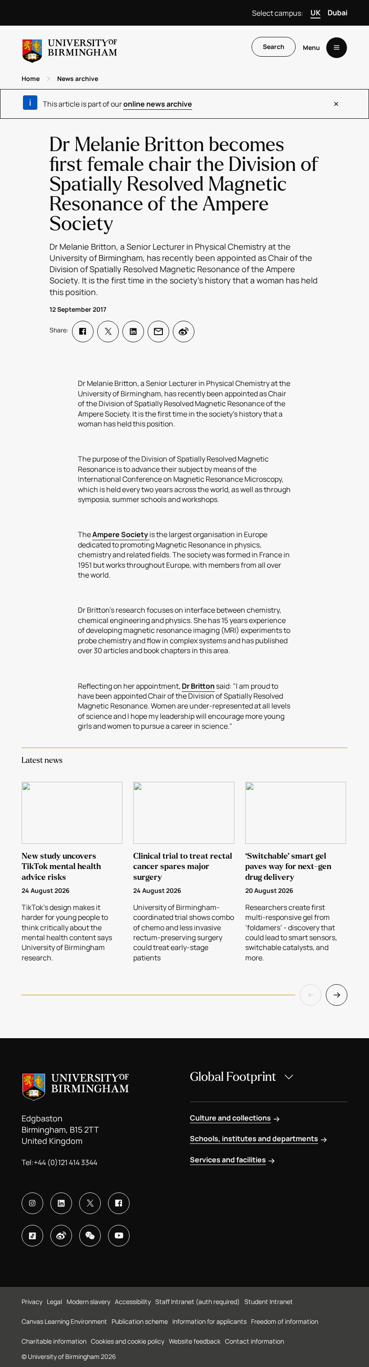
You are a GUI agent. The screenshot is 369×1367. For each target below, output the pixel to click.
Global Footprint (233, 1077)
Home (31, 78)
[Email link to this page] (158, 331)
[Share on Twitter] (108, 331)
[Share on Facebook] (83, 331)
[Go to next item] (336, 995)
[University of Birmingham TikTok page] (32, 1235)
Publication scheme (140, 1321)
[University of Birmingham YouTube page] (119, 1235)
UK (315, 13)
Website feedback (194, 1341)
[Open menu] (336, 47)
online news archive (157, 104)
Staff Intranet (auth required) (197, 1301)
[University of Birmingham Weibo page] (61, 1235)
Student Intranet (268, 1301)
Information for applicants (209, 1321)
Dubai (337, 13)
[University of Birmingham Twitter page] (90, 1203)
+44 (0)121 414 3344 (65, 1162)
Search (273, 46)
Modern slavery (88, 1301)
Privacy (32, 1301)
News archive (77, 78)
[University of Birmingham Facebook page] (119, 1203)
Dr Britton (198, 686)
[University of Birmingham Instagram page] (32, 1203)
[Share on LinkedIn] (133, 331)
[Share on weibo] (183, 331)
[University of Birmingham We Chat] (90, 1235)
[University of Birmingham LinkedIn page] (61, 1203)
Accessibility (133, 1301)
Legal (54, 1301)
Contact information (254, 1341)
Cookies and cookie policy (127, 1341)
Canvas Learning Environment (64, 1321)
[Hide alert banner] (336, 104)
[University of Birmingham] (70, 47)
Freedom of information (284, 1321)
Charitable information (54, 1341)
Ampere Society (120, 534)
